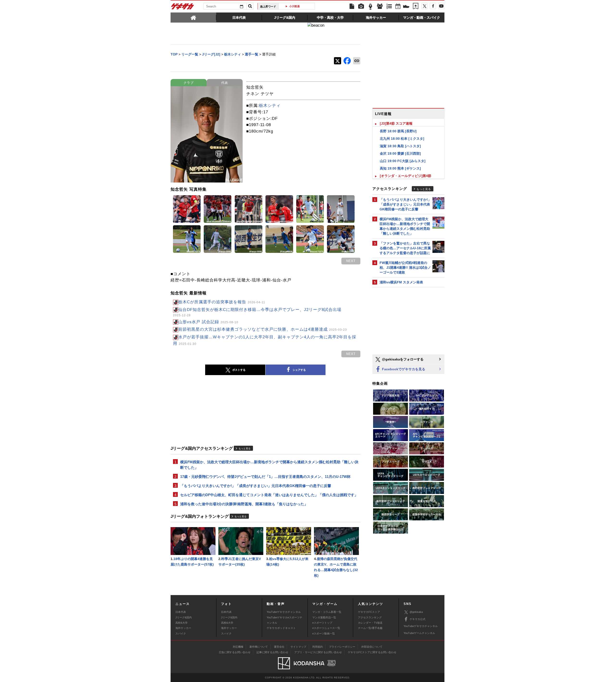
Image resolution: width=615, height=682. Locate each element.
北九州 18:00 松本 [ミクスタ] (402, 138)
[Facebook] (433, 6)
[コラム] (370, 6)
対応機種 (238, 646)
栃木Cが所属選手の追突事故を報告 (221, 302)
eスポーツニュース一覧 (326, 628)
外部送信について (371, 646)
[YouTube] (441, 6)
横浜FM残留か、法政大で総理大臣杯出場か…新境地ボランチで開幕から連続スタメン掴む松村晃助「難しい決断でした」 (269, 464)
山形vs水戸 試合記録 (208, 322)
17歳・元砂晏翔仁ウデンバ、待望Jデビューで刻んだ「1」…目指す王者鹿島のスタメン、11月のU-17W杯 (265, 477)
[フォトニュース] (361, 6)
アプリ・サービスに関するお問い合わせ (318, 652)
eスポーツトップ (322, 622)
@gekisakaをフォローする (402, 359)
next (351, 261)
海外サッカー (183, 628)
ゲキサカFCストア (369, 611)
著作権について (258, 646)
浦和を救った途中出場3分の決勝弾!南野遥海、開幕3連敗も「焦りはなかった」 (244, 504)
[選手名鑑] (379, 6)
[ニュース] (351, 6)
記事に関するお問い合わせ (272, 652)
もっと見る (245, 448)
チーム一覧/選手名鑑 (370, 628)
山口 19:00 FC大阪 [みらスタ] (402, 161)
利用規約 (317, 646)
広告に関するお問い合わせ (235, 652)
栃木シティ (270, 105)
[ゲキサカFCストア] (406, 7)
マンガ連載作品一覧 (324, 617)
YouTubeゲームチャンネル (419, 633)
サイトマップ (298, 646)
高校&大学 (181, 622)
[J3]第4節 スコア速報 (396, 123)
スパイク (180, 633)
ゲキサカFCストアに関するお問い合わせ (372, 652)
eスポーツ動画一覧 (323, 633)
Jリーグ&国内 (183, 617)
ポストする (239, 369)
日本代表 (180, 611)
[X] (424, 6)
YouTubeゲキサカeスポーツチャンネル (284, 620)
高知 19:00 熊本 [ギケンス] (400, 168)
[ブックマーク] (415, 6)
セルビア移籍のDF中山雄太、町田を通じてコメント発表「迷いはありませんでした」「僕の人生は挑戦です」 (269, 495)
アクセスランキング (370, 617)
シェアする (299, 369)
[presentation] (193, 17)
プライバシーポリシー (342, 646)
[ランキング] (389, 6)
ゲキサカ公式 (417, 619)
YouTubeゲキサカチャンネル (284, 611)
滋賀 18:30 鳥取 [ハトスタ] (400, 146)
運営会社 (279, 646)
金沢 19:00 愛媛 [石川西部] (400, 153)
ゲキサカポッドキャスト (281, 628)
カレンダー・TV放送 (370, 622)
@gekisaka (416, 611)
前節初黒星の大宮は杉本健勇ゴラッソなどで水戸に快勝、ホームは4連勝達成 (262, 329)
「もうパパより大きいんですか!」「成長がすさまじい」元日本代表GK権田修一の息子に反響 (255, 486)
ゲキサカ (183, 7)
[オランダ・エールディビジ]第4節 (405, 176)
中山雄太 (298, 6)
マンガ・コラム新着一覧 (326, 611)
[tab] (193, 17)
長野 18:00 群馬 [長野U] (398, 131)
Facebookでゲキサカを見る (403, 369)
